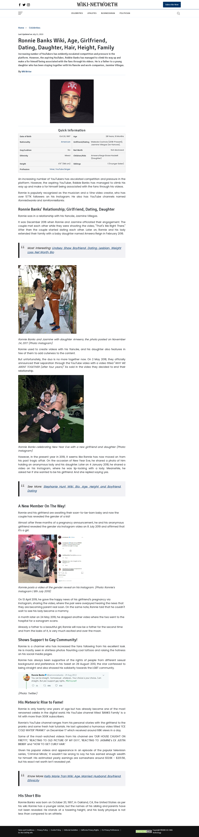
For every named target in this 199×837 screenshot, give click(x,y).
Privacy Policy (42, 830)
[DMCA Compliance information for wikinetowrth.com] (144, 831)
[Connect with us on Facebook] (19, 4)
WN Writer (27, 71)
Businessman (108, 13)
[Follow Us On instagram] (28, 4)
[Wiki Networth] (97, 4)
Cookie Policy (56, 830)
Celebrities (77, 13)
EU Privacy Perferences (110, 830)
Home (21, 27)
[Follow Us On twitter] (24, 4)
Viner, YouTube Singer (60, 169)
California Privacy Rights (90, 830)
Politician (125, 13)
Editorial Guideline (71, 830)
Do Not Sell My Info (25, 833)
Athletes (91, 13)
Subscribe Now (171, 4)
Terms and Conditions (26, 830)
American (65, 142)
